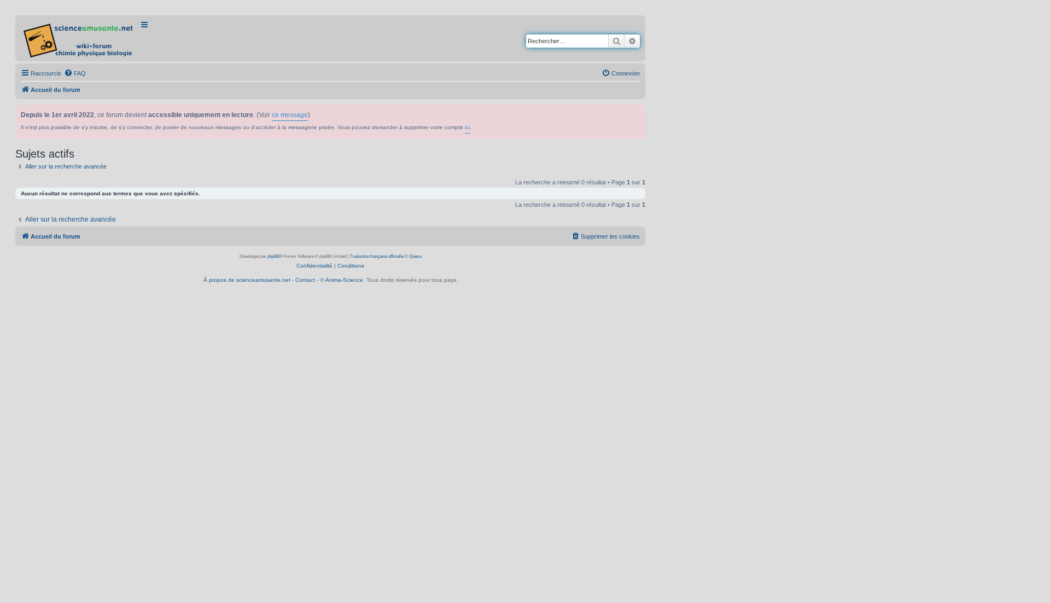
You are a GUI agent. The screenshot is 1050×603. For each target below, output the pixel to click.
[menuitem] (75, 73)
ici (467, 127)
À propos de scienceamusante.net (246, 280)
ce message (290, 115)
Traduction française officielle (376, 256)
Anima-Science (344, 280)
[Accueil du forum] (79, 38)
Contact (305, 280)
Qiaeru (415, 256)
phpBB (273, 256)
